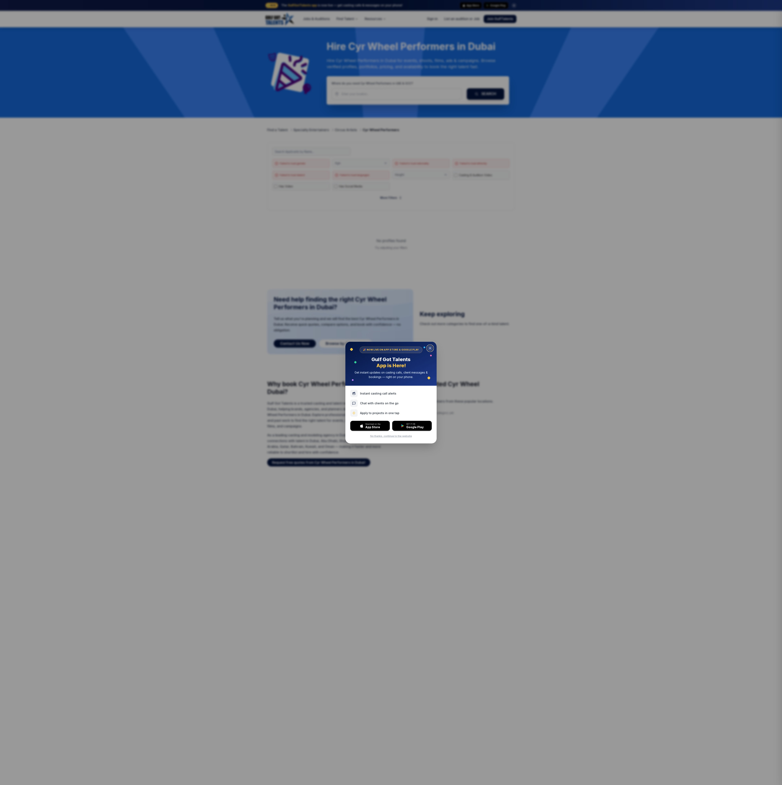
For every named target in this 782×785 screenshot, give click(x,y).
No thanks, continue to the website (391, 436)
